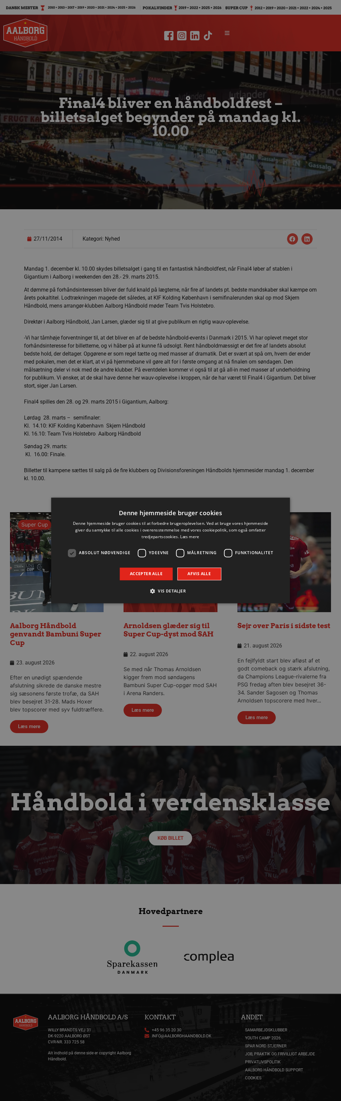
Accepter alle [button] (146, 573)
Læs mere (189, 537)
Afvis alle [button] (199, 573)
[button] (170, 591)
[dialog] (170, 550)
